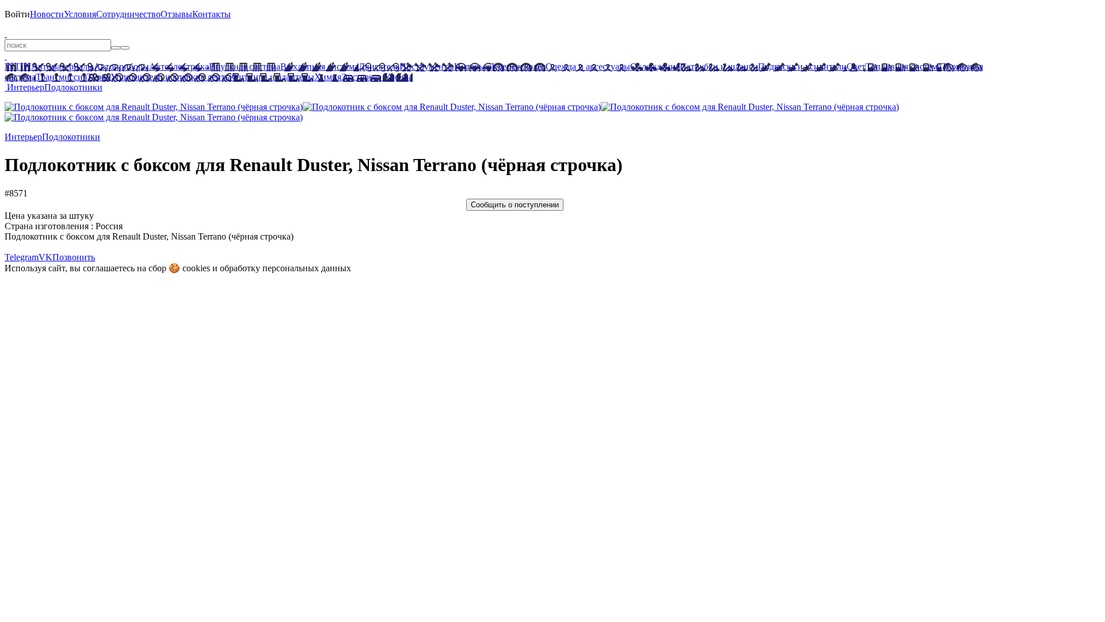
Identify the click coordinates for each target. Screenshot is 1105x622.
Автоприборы (121, 66)
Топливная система (904, 66)
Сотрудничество (128, 14)
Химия (327, 77)
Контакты (211, 14)
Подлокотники (73, 87)
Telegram (22, 257)
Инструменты (426, 66)
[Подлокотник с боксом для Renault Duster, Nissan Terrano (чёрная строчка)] (154, 107)
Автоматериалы (62, 66)
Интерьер (472, 66)
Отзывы (176, 14)
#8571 (16, 193)
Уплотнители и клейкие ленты (170, 77)
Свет (856, 66)
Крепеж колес (518, 66)
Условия (80, 14)
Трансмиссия (61, 77)
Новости (47, 14)
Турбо (98, 77)
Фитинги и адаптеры (272, 77)
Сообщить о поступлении (515, 204)
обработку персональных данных (285, 268)
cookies (196, 268)
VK (45, 257)
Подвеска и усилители (802, 66)
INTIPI (18, 66)
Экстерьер (361, 77)
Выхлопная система (319, 66)
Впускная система (244, 66)
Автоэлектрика (179, 66)
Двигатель (379, 66)
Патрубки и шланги (719, 66)
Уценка (397, 77)
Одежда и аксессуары (588, 66)
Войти (17, 14)
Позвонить (73, 257)
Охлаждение (655, 66)
